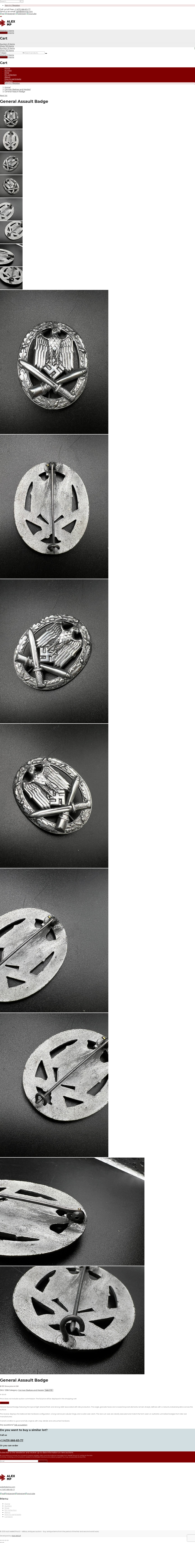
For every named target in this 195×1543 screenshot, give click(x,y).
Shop (2, 46)
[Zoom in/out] (8, 1540)
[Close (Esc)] (1, 1540)
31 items (11, 44)
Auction (4, 44)
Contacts (9, 81)
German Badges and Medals (17, 89)
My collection (11, 75)
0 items (10, 31)
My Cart (3, 33)
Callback (4, 1450)
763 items (9, 46)
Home (7, 68)
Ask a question (20, 1425)
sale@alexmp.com (24, 11)
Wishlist (3, 31)
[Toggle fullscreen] (5, 1540)
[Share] (3, 1540)
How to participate (13, 79)
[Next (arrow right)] (3, 1542)
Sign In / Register (12, 5)
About (7, 77)
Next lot (3, 95)
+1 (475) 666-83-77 (22, 9)
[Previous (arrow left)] (1, 1542)
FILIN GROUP (16, 1536)
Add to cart (4, 1403)
